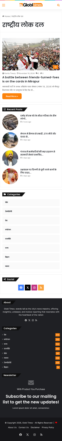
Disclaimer (35, 427)
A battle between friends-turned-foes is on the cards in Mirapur (30, 79)
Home (7, 16)
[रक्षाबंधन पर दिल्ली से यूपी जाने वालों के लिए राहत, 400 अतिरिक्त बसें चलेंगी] (10, 176)
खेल (5, 353)
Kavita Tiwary (10, 73)
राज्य (5, 344)
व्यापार (6, 358)
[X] (29, 320)
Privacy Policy (48, 427)
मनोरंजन (7, 339)
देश (5, 335)
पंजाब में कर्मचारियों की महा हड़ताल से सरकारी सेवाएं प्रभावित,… (37, 153)
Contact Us (24, 427)
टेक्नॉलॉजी (7, 362)
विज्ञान (6, 367)
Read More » (12, 96)
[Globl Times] (31, 5)
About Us (12, 427)
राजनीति (7, 348)
